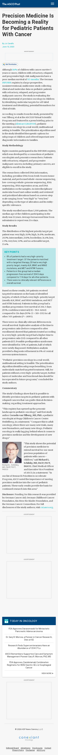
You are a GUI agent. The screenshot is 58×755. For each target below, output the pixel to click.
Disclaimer (30, 750)
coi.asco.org (46, 507)
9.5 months (33, 79)
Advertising (25, 748)
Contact (47, 748)
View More (46, 673)
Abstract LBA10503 (25, 123)
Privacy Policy (18, 750)
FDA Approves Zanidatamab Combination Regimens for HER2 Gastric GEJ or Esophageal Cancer (29, 665)
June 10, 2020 (8, 47)
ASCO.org (41, 750)
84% (14, 69)
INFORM (6, 82)
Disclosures (37, 748)
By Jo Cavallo (8, 43)
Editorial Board (12, 748)
